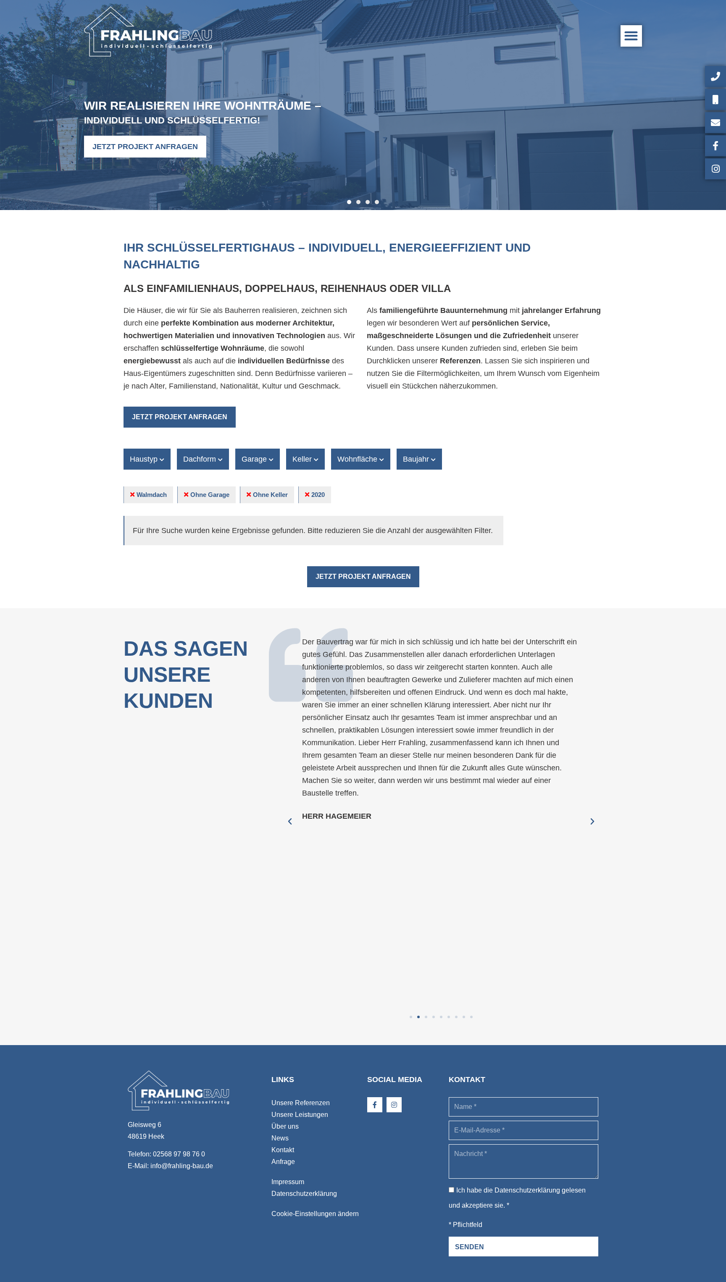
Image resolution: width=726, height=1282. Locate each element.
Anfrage (283, 1161)
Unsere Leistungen (299, 1114)
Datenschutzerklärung (304, 1193)
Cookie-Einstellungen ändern (315, 1213)
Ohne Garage (209, 494)
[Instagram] (394, 1104)
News (280, 1138)
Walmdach (152, 494)
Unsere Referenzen (300, 1102)
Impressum (287, 1181)
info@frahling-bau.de (181, 1165)
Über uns (285, 1126)
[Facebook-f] (374, 1104)
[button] (631, 36)
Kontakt (282, 1149)
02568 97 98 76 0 (179, 1154)
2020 (318, 494)
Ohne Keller (270, 494)
